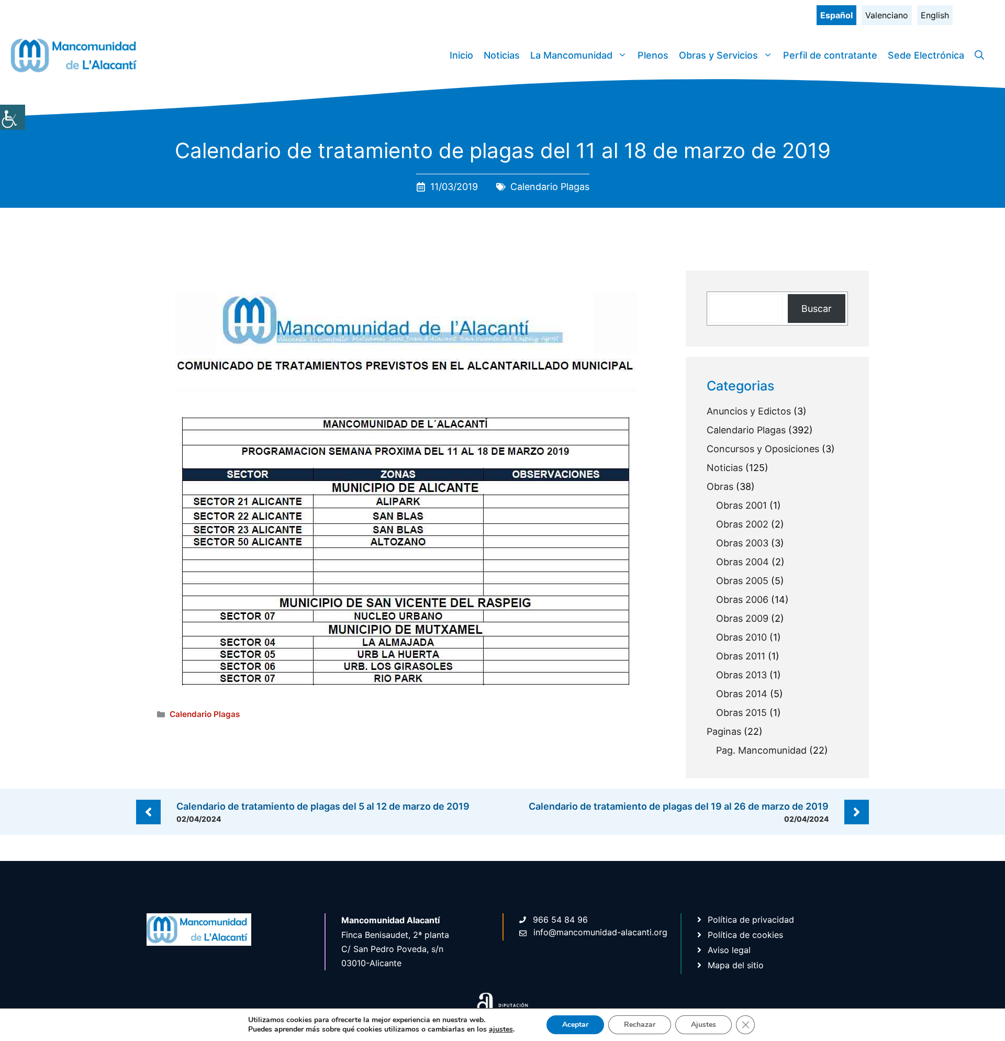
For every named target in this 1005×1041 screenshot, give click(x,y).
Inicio (461, 55)
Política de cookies (745, 935)
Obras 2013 (741, 674)
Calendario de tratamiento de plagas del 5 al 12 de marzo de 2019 (323, 806)
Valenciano (886, 15)
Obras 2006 (742, 599)
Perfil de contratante (830, 55)
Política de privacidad (751, 919)
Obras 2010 (741, 637)
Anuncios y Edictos (749, 411)
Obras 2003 (742, 543)
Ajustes (703, 1024)
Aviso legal (729, 950)
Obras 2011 (740, 656)
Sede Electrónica (926, 55)
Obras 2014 (741, 693)
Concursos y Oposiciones (763, 448)
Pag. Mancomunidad (761, 750)
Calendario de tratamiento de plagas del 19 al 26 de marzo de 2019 (679, 806)
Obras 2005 (742, 580)
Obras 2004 (742, 561)
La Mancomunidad (571, 55)
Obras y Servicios (718, 55)
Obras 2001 (741, 505)
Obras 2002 (742, 524)
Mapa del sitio (736, 965)
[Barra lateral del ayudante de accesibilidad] (12, 117)
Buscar (816, 308)
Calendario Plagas (549, 186)
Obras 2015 (741, 712)
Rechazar (639, 1024)
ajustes (501, 1029)
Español (836, 15)
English (935, 15)
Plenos (653, 55)
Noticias (502, 55)
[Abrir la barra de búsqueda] (979, 55)
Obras (720, 486)
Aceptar (575, 1024)
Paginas (724, 731)
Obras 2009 (742, 618)
